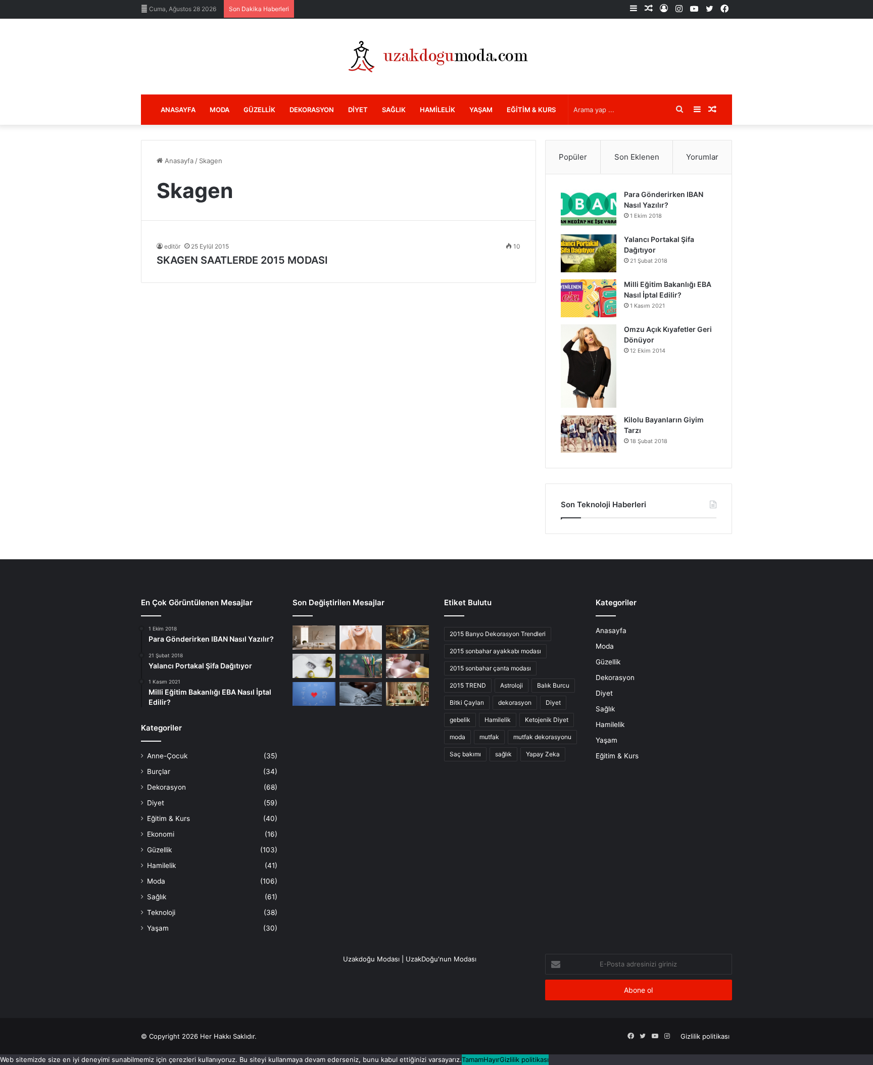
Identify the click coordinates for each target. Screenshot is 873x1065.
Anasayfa (178, 110)
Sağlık (394, 110)
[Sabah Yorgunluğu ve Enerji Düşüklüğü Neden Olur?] (361, 694)
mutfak (489, 737)
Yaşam (481, 110)
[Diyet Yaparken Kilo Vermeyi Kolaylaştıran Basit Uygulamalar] (314, 666)
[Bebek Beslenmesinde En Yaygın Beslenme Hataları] (407, 666)
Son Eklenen (636, 157)
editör (172, 246)
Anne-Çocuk (167, 756)
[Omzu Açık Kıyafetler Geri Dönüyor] (588, 366)
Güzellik (259, 110)
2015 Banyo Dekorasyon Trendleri (498, 634)
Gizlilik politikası (705, 1036)
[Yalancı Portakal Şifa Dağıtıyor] (588, 253)
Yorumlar (702, 157)
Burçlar (158, 771)
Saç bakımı (465, 754)
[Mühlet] (436, 56)
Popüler (573, 157)
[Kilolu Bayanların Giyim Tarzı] (588, 434)
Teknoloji (161, 912)
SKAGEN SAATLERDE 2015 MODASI (242, 260)
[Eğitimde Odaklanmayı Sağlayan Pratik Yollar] (361, 666)
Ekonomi (160, 834)
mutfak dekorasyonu (542, 737)
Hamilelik (437, 110)
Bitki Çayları (467, 702)
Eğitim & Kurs (531, 110)
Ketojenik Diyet (546, 719)
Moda (219, 110)
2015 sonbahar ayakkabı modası (495, 651)
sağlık (503, 754)
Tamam (472, 1059)
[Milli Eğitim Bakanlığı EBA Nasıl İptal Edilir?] (588, 298)
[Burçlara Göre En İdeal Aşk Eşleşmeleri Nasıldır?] (314, 694)
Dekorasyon (311, 110)
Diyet (358, 110)
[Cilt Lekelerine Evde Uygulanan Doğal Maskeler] (361, 637)
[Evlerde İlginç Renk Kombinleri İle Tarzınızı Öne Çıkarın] (407, 694)
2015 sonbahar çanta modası (490, 668)
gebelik (460, 719)
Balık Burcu (553, 685)
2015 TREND (468, 685)
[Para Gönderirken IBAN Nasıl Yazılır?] (588, 208)
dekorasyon (514, 702)
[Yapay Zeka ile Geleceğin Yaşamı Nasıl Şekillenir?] (407, 637)
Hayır (491, 1059)
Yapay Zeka (543, 754)
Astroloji (511, 685)
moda (457, 737)
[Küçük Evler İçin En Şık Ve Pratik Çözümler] (314, 637)
